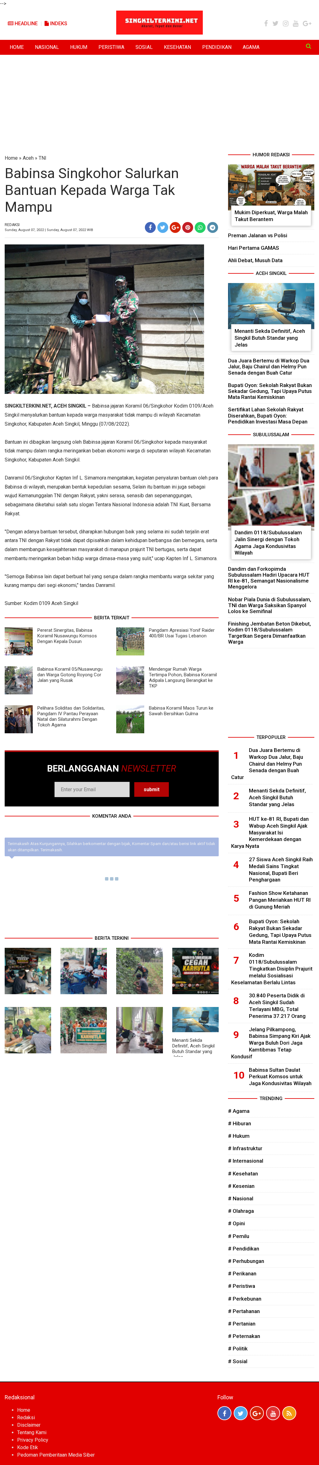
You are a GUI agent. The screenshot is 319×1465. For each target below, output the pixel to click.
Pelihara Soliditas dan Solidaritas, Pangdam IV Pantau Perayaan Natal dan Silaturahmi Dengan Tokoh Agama (71, 716)
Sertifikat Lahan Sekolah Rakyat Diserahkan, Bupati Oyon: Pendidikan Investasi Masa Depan (267, 415)
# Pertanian (241, 1324)
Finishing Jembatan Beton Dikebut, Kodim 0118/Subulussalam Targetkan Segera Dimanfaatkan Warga (269, 633)
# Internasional (245, 1161)
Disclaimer (28, 1425)
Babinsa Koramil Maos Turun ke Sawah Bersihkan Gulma (181, 710)
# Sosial (237, 1361)
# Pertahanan (244, 1311)
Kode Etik (27, 1447)
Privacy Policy (32, 1440)
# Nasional (240, 1198)
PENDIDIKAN (216, 47)
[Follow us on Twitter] (241, 1413)
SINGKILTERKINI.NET (28, 406)
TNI (42, 158)
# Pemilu (238, 1236)
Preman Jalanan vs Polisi (257, 235)
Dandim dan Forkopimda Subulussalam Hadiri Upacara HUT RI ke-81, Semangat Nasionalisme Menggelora (269, 578)
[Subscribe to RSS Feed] (289, 1413)
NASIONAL (47, 47)
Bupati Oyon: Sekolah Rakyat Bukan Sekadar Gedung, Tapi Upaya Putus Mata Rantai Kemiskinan (270, 391)
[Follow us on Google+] (257, 1413)
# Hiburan (239, 1123)
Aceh (28, 158)
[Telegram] (212, 227)
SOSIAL (144, 47)
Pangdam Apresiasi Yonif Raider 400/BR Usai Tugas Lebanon (182, 633)
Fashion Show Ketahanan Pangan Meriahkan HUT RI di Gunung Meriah (280, 900)
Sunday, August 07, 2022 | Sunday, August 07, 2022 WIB (49, 230)
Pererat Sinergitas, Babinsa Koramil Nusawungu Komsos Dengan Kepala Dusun (67, 635)
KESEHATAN (177, 47)
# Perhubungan (246, 1261)
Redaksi (26, 1417)
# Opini (236, 1223)
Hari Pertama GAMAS (253, 248)
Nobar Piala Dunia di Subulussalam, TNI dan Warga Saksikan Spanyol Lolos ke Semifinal (269, 605)
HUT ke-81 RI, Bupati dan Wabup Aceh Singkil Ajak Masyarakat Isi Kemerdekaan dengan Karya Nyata (270, 832)
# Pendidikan (243, 1248)
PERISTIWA (111, 47)
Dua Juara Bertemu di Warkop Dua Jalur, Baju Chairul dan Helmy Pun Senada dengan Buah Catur (268, 366)
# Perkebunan (244, 1299)
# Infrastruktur (245, 1148)
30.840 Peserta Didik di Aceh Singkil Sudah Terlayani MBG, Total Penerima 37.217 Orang (277, 1005)
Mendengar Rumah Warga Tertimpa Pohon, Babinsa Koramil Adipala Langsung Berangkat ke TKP (183, 677)
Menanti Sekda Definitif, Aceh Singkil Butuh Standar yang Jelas (193, 1048)
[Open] (308, 46)
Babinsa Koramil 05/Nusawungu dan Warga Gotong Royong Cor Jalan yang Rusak (69, 674)
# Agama (239, 1111)
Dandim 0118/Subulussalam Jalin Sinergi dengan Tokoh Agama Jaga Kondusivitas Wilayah (268, 542)
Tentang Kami (31, 1432)
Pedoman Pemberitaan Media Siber (56, 1455)
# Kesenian (241, 1186)
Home (11, 158)
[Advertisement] (159, 104)
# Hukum (239, 1136)
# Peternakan (244, 1336)
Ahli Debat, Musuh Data (255, 260)
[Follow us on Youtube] (273, 1413)
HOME (17, 47)
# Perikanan (242, 1273)
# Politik (238, 1348)
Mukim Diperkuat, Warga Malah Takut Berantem (271, 215)
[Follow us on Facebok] (224, 1413)
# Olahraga (241, 1211)
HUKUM (78, 47)
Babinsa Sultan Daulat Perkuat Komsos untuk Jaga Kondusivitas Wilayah (280, 1077)
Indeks (58, 23)
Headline (25, 23)
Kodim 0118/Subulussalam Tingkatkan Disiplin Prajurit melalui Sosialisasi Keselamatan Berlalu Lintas (271, 968)
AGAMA (251, 47)
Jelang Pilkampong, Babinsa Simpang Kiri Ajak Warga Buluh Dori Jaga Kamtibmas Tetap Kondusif (271, 1043)
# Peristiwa (241, 1286)
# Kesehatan (243, 1173)
